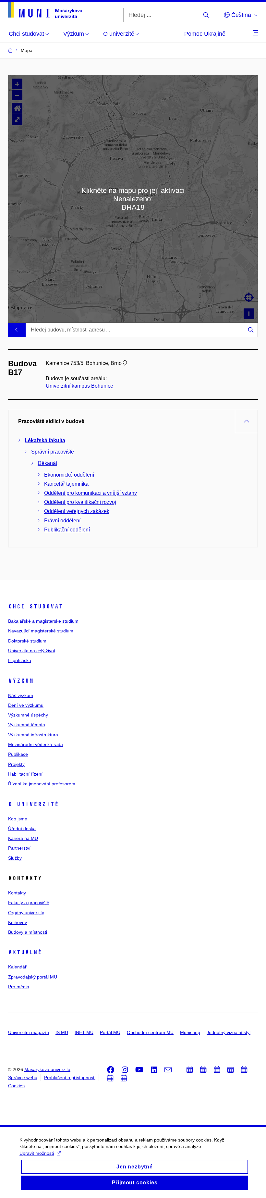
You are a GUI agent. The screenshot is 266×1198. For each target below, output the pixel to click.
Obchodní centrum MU (150, 1032)
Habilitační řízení (25, 774)
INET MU (84, 1032)
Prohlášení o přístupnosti (69, 1077)
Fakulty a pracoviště (28, 902)
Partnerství (19, 848)
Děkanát (47, 463)
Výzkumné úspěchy (28, 715)
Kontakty (17, 892)
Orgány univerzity (26, 912)
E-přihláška (19, 660)
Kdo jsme (17, 818)
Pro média (18, 986)
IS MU (61, 1032)
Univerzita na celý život (31, 650)
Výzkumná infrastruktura (33, 734)
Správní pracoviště (52, 452)
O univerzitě (33, 804)
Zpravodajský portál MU (32, 977)
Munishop (190, 1032)
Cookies (16, 1085)
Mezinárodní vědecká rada (35, 744)
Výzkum (20, 680)
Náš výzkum (20, 695)
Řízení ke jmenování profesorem (41, 783)
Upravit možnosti (36, 1153)
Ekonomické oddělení (69, 475)
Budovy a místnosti (27, 932)
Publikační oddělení (67, 529)
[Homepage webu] (45, 10)
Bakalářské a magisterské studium (43, 621)
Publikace (18, 754)
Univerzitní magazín (28, 1032)
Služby (15, 858)
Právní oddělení (62, 520)
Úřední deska (22, 828)
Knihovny (17, 922)
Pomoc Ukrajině (204, 34)
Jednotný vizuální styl (228, 1032)
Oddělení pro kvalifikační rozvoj (80, 502)
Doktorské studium (27, 640)
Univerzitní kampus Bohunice (79, 386)
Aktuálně (25, 952)
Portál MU (110, 1032)
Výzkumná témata (26, 724)
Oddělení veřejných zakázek (76, 511)
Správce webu (22, 1077)
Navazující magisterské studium (40, 630)
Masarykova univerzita (47, 1069)
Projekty (16, 764)
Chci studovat (35, 606)
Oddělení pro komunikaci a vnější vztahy (90, 493)
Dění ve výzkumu (25, 705)
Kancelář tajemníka (66, 484)
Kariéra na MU (23, 838)
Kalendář (17, 966)
